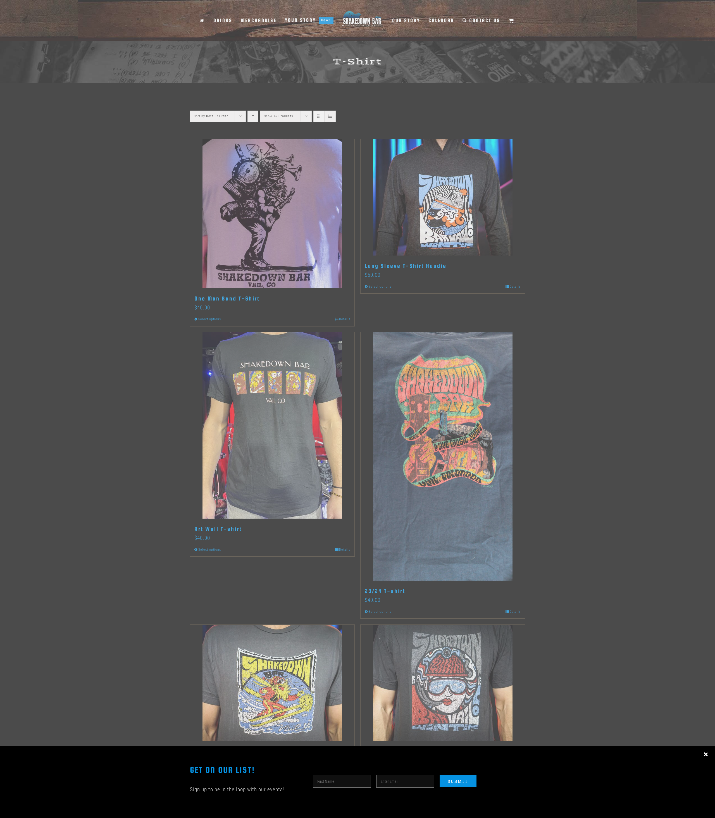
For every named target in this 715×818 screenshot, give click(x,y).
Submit (458, 781)
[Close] (705, 755)
